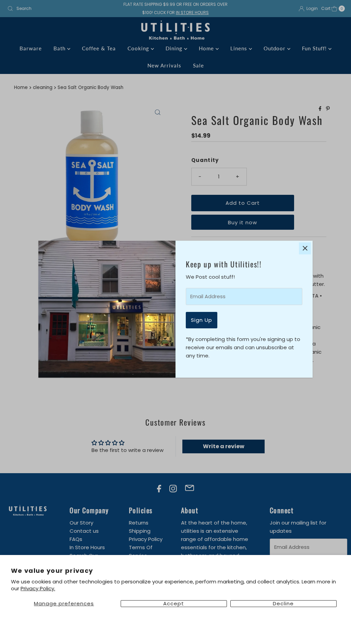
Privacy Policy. (38, 588)
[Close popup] (305, 248)
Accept (173, 603)
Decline (283, 603)
